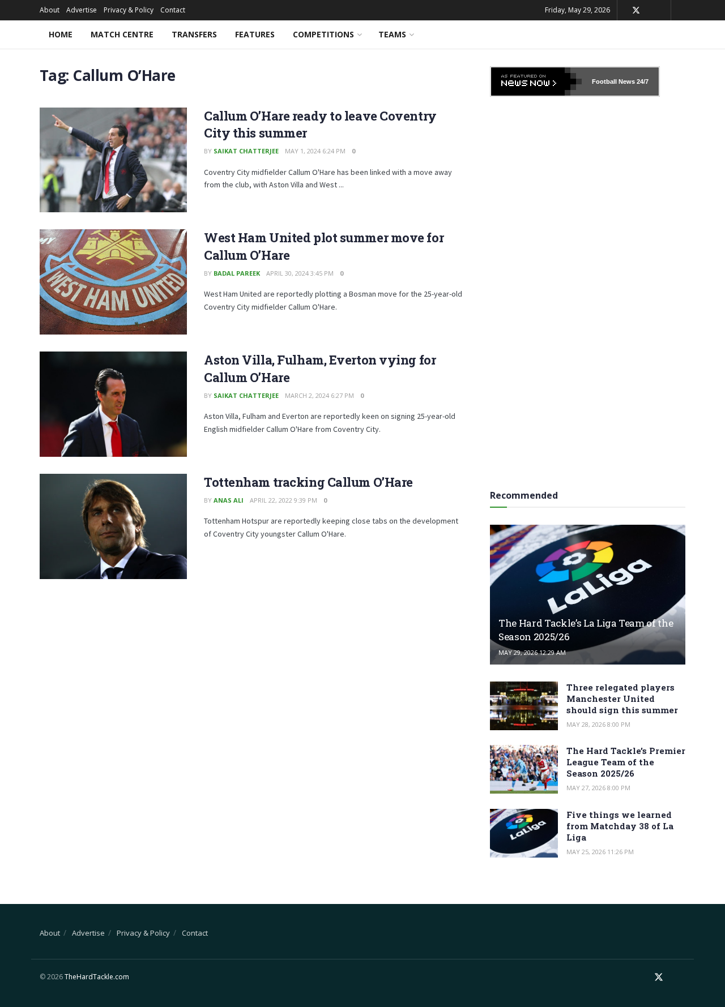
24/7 (642, 81)
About (49, 10)
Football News (613, 81)
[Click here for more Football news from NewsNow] (536, 81)
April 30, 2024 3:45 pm (300, 273)
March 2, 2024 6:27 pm (319, 395)
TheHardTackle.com (97, 977)
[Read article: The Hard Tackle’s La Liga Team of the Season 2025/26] (587, 595)
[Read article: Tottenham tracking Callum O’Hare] (113, 526)
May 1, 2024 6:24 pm (315, 151)
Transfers (194, 34)
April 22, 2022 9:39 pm (283, 500)
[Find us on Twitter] (636, 10)
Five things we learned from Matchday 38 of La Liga (619, 826)
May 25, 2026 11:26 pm (600, 851)
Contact (172, 10)
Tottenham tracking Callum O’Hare (308, 482)
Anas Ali (229, 500)
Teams (392, 34)
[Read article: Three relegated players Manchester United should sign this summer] (524, 706)
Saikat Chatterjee (246, 151)
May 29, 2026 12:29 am (532, 652)
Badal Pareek (237, 273)
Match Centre (122, 34)
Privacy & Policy (128, 10)
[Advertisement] (588, 289)
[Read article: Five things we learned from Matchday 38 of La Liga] (524, 833)
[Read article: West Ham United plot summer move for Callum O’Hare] (113, 282)
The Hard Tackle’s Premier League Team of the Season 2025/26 (625, 762)
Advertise (81, 10)
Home (60, 34)
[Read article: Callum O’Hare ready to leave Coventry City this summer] (113, 160)
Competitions (323, 34)
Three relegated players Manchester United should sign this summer (622, 698)
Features (255, 34)
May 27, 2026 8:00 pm (598, 787)
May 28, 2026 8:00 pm (598, 724)
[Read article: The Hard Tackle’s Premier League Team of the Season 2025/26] (524, 769)
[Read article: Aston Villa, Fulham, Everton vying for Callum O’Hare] (113, 404)
